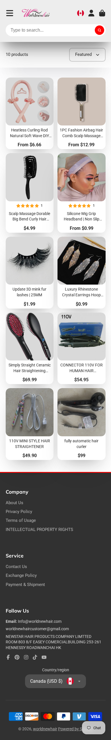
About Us (14, 502)
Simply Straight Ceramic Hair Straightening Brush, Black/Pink (30, 348)
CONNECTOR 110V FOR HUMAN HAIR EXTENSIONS (81, 348)
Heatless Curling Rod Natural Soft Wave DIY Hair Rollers (30, 113)
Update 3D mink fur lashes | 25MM (30, 273)
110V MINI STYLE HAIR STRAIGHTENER (30, 424)
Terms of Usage (21, 520)
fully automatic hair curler (81, 424)
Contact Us (16, 566)
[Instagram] (26, 657)
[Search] (99, 30)
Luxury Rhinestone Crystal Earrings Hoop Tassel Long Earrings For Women (81, 273)
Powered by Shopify (75, 729)
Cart (102, 13)
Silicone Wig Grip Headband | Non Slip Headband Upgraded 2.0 (81, 193)
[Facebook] (8, 657)
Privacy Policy (19, 511)
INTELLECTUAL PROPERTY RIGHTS (39, 529)
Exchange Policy (21, 575)
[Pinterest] (17, 657)
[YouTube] (44, 657)
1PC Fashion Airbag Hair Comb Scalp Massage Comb (81, 113)
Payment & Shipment (25, 584)
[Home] (36, 13)
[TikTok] (35, 657)
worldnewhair (45, 729)
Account (91, 13)
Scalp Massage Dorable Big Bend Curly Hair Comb (30, 193)
